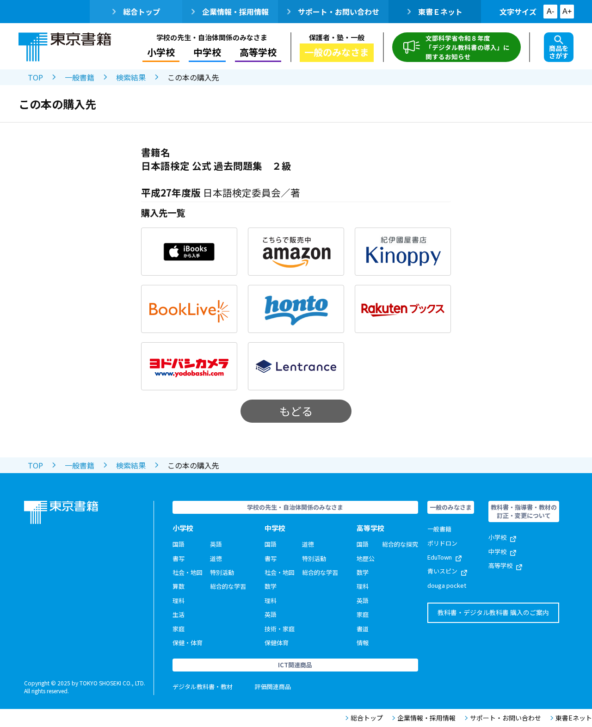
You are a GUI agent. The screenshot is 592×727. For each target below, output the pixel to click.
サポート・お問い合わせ (338, 11)
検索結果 (131, 77)
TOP (35, 77)
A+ (567, 11)
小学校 (497, 537)
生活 (179, 614)
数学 (271, 586)
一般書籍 (79, 77)
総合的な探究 (400, 544)
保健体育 (277, 642)
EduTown (439, 557)
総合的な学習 (228, 586)
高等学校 (500, 565)
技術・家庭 (280, 628)
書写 (179, 558)
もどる (296, 411)
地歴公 (366, 558)
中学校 (497, 551)
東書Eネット (573, 718)
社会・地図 (188, 572)
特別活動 (222, 572)
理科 (179, 600)
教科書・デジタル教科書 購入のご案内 (493, 612)
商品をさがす (558, 51)
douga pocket (446, 585)
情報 (363, 642)
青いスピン (442, 571)
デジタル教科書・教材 (203, 686)
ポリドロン (442, 543)
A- (550, 11)
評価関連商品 (273, 686)
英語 (216, 544)
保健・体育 (188, 642)
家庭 (179, 628)
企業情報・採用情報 (235, 11)
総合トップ (141, 11)
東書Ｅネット (440, 11)
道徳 (216, 558)
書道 (363, 628)
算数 (179, 586)
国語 (179, 544)
